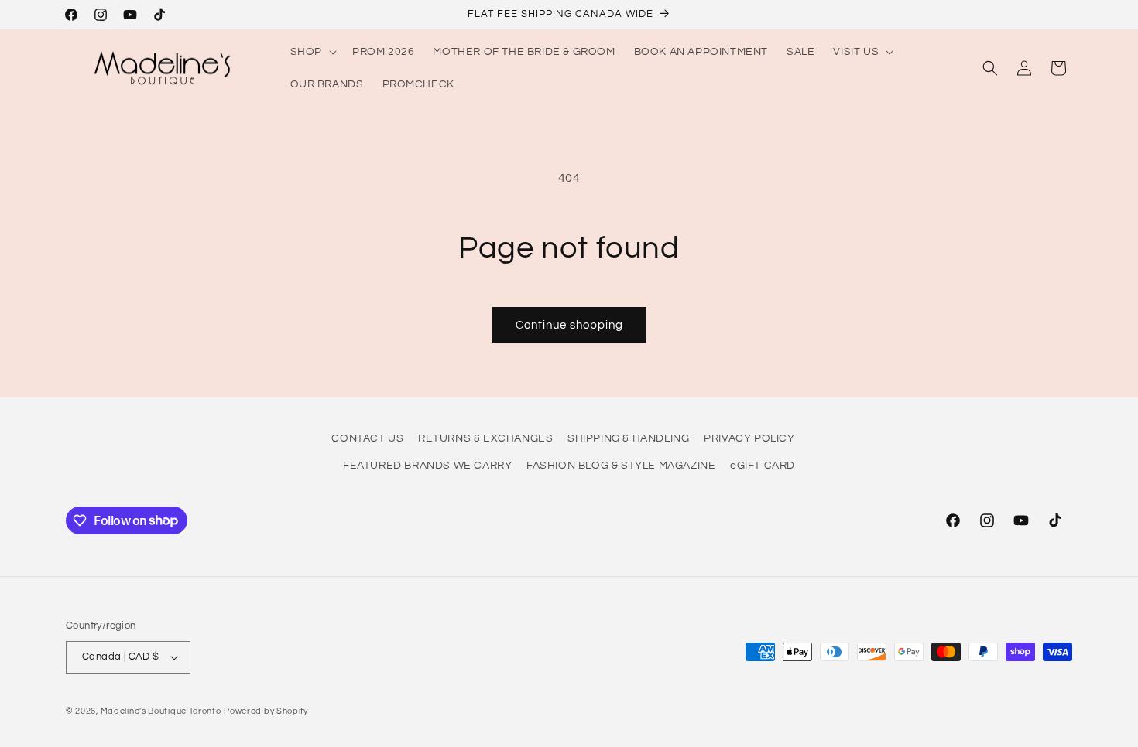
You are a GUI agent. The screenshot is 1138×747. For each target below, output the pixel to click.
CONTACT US (367, 438)
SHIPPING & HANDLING (628, 438)
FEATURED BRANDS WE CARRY (427, 465)
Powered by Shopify (266, 711)
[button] (312, 52)
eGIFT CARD (762, 465)
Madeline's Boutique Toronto (161, 711)
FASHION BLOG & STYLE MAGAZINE (620, 465)
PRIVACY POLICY (749, 438)
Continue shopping (569, 325)
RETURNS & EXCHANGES (485, 438)
